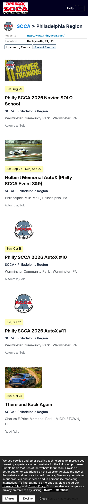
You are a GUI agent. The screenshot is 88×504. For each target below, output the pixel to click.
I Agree (10, 498)
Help (70, 8)
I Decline (27, 498)
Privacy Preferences (55, 489)
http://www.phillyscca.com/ (45, 35)
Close (43, 498)
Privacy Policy (37, 486)
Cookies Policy (11, 486)
